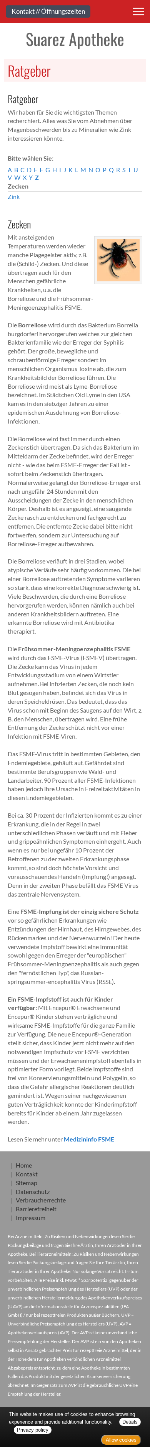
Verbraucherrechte (41, 1200)
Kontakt (27, 1174)
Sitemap (26, 1182)
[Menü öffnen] (138, 11)
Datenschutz (33, 1191)
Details (130, 1422)
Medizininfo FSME (89, 1139)
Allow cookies (121, 1440)
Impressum (30, 1217)
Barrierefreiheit (36, 1208)
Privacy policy (32, 1430)
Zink (14, 196)
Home (24, 1165)
